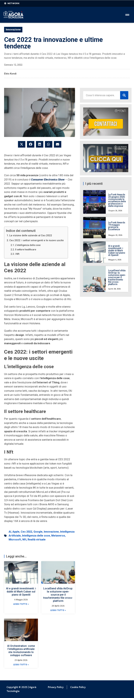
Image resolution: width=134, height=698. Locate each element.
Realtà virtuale (37, 539)
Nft (24, 539)
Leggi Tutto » (21, 604)
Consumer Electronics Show (48, 179)
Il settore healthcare (25, 249)
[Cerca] (124, 95)
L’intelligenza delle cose (28, 245)
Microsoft (15, 539)
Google (38, 531)
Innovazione (13, 29)
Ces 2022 (26, 531)
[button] (21, 144)
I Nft (17, 254)
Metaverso (58, 535)
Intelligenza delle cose (36, 535)
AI (10, 531)
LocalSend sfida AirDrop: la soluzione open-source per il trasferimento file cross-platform (58, 595)
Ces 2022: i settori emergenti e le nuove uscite (36, 240)
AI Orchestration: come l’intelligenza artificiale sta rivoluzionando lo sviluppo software (21, 650)
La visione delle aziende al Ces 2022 (30, 235)
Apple (15, 531)
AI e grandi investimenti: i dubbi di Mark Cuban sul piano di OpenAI (21, 591)
